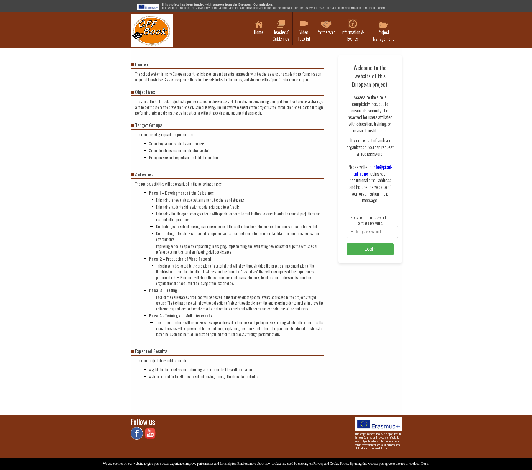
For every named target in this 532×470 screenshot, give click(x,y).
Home (258, 32)
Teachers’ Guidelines (281, 35)
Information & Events (353, 35)
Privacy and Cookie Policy (330, 464)
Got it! (425, 464)
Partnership (326, 32)
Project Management (383, 35)
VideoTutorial (304, 35)
